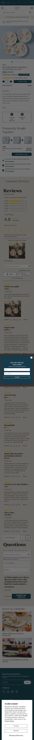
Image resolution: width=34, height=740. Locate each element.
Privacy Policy (9, 721)
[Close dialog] (31, 357)
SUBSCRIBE (17, 377)
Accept (16, 726)
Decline (16, 730)
